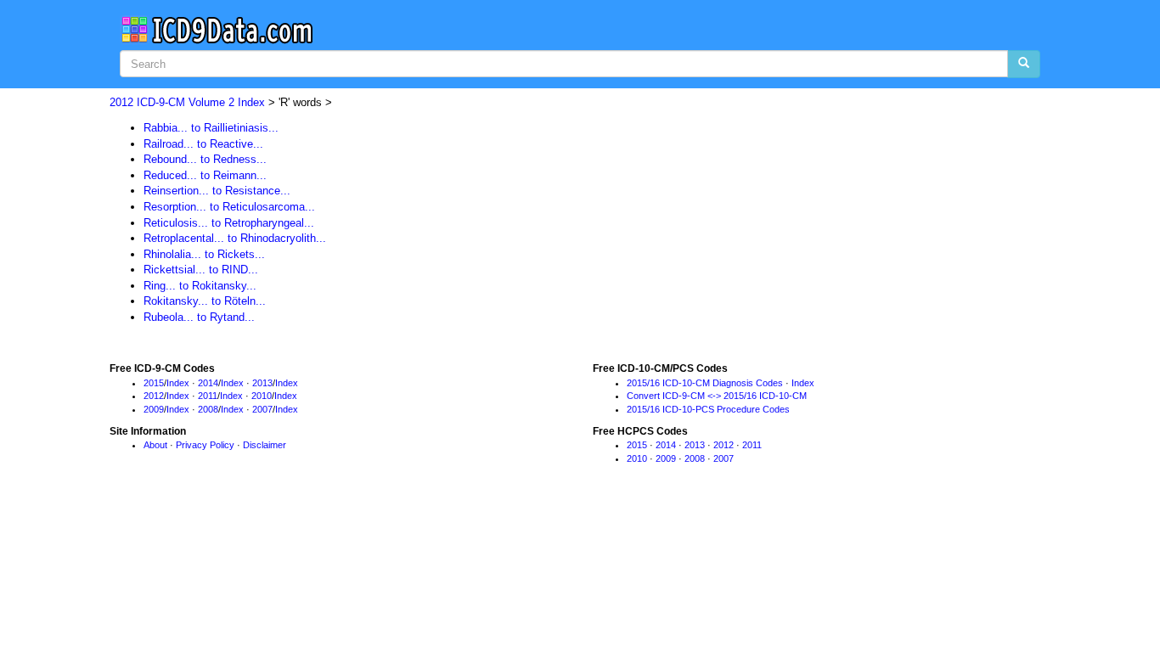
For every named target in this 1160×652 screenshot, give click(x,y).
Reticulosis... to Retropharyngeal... (229, 222)
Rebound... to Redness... (205, 159)
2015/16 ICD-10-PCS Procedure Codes (708, 409)
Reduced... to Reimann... (205, 175)
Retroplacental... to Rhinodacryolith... (235, 238)
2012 (154, 396)
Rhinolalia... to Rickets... (204, 254)
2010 (261, 396)
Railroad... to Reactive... (203, 144)
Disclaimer (264, 445)
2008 (208, 409)
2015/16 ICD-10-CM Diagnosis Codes (705, 383)
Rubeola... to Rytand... (199, 317)
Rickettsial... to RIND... (201, 269)
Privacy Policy (205, 445)
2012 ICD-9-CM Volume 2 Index (187, 102)
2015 (154, 383)
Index (177, 383)
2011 (207, 396)
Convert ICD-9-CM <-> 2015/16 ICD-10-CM (717, 396)
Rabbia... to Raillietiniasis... (211, 127)
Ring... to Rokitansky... (200, 285)
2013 (262, 383)
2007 (262, 409)
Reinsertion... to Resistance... (217, 190)
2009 (154, 409)
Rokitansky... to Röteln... (205, 301)
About (155, 445)
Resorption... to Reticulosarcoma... (229, 206)
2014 (208, 383)
